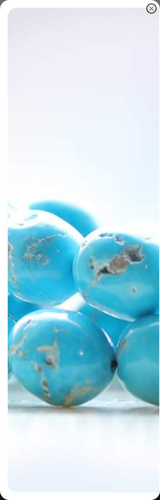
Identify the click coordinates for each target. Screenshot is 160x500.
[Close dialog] (151, 8)
